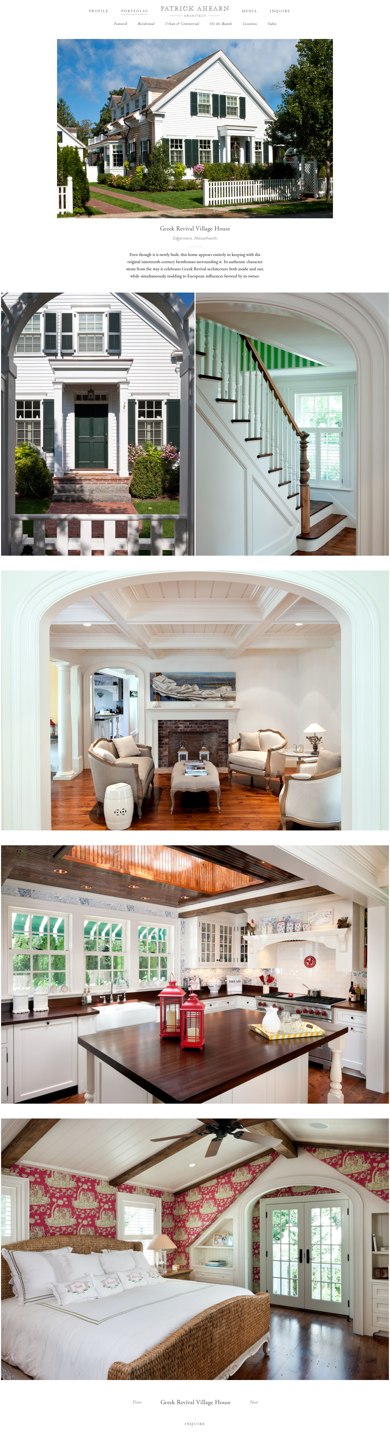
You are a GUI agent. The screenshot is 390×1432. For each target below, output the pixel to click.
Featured (120, 23)
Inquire (280, 11)
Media (249, 11)
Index (272, 23)
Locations (250, 23)
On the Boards (221, 23)
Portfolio (134, 11)
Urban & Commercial (182, 23)
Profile (99, 11)
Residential (146, 23)
